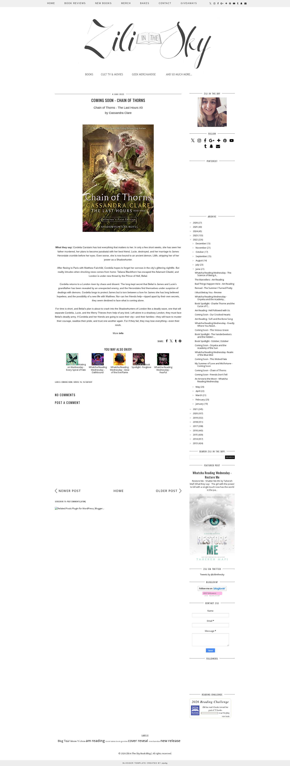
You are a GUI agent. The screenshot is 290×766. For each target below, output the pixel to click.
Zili (204, 707)
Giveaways (189, 3)
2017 (195, 426)
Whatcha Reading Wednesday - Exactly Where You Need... (214, 324)
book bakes (110, 741)
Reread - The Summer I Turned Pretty (213, 287)
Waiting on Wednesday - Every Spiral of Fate (76, 367)
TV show (81, 741)
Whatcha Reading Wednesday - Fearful (163, 370)
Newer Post (70, 491)
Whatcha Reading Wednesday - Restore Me (212, 475)
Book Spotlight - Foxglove (141, 366)
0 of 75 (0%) (224, 713)
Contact (165, 3)
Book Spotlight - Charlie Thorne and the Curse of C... (215, 305)
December (201, 243)
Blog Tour (64, 741)
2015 (195, 434)
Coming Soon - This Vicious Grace (212, 330)
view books (226, 716)
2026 (195, 222)
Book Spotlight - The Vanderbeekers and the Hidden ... (213, 335)
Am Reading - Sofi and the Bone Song (214, 318)
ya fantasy (87, 382)
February (200, 399)
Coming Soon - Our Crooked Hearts (212, 314)
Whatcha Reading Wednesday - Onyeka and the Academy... (211, 298)
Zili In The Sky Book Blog (138, 753)
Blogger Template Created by (145, 763)
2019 (195, 417)
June (198, 269)
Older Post (167, 491)
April (198, 390)
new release (170, 740)
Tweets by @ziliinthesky (212, 574)
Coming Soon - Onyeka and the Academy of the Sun (210, 346)
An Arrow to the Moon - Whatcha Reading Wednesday (211, 380)
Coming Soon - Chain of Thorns (210, 370)
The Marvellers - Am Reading (209, 279)
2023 (195, 235)
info (121, 333)
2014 (195, 438)
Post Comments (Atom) (76, 501)
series (76, 382)
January (200, 403)
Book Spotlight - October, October (212, 341)
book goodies (122, 741)
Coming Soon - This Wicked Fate (211, 359)
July (197, 264)
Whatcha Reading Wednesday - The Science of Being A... (213, 274)
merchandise (154, 741)
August (199, 260)
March (199, 395)
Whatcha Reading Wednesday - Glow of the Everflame (119, 370)
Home (51, 3)
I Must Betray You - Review (208, 292)
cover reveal (138, 740)
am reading (95, 740)
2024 (195, 231)
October (200, 251)
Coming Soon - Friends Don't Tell (211, 374)
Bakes (144, 3)
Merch (126, 3)
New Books (103, 3)
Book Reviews (75, 3)
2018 (195, 421)
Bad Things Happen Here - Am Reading (214, 283)
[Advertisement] (118, 460)
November (201, 247)
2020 (195, 413)
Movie (73, 741)
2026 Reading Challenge (210, 701)
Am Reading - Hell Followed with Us (212, 310)
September (201, 256)
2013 (195, 443)
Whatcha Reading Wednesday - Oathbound (98, 370)
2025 (195, 226)
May (198, 386)
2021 (195, 409)
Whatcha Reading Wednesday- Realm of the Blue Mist (214, 353)
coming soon (66, 382)
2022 (195, 239)
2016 (195, 430)
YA (81, 382)
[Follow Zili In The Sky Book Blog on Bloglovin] (212, 590)
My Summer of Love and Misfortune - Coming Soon (213, 365)
